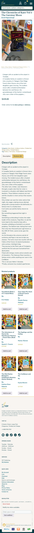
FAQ (3, 478)
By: (8, 294)
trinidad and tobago (21, 151)
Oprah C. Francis (7, 344)
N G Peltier (5, 300)
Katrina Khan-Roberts (6, 385)
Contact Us (5, 492)
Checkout (4, 476)
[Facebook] (3, 435)
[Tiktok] (11, 435)
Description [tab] (7, 156)
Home (2, 67)
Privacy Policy (6, 488)
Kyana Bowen (22, 383)
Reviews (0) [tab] (18, 156)
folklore (6, 151)
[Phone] (19, 435)
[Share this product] (12, 144)
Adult (9, 148)
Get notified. (8, 515)
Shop (6, 67)
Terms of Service (7, 490)
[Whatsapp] (15, 435)
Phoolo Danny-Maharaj (23, 301)
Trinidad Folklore (15, 150)
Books (10, 67)
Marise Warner (23, 341)
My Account (5, 472)
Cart (3, 474)
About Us (4, 484)
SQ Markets (5, 462)
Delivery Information (8, 482)
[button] (31, 3)
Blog (3, 486)
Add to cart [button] (7, 309)
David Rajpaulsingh (7, 18)
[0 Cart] (25, 3)
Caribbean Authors (19, 148)
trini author (12, 151)
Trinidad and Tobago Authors (20, 67)
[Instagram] (7, 435)
